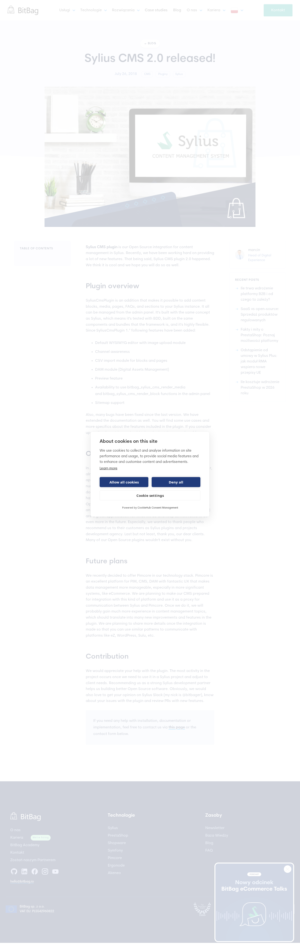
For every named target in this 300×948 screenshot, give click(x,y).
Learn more (108, 468)
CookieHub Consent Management (158, 507)
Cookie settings (150, 495)
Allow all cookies (124, 482)
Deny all (176, 482)
